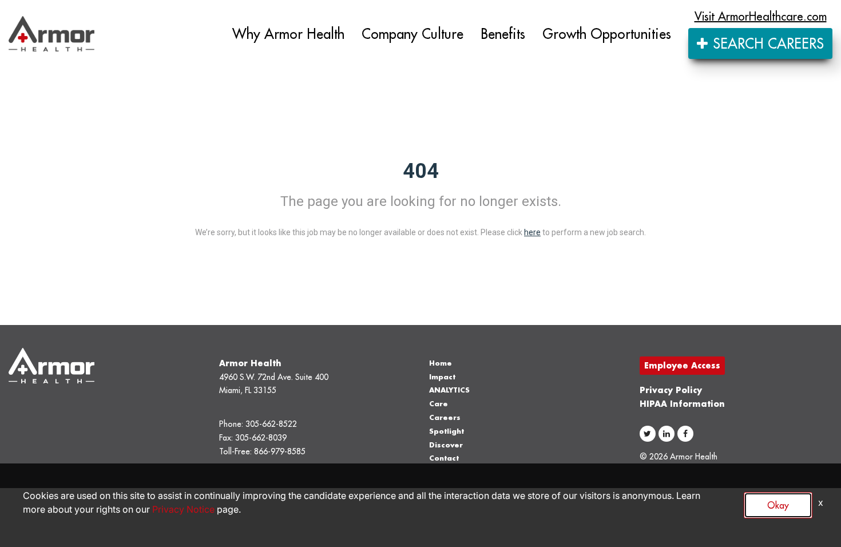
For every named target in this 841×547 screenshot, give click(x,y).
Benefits (503, 33)
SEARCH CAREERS (766, 43)
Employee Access (682, 365)
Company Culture (412, 33)
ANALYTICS (449, 390)
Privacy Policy (671, 390)
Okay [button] (778, 505)
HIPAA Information (682, 403)
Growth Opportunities (606, 33)
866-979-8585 (280, 451)
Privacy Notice (183, 509)
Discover (446, 445)
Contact (444, 458)
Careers (445, 417)
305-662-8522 (271, 424)
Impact (442, 376)
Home (440, 363)
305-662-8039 (261, 438)
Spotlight (446, 431)
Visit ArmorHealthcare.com (761, 16)
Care (438, 403)
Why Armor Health (288, 33)
